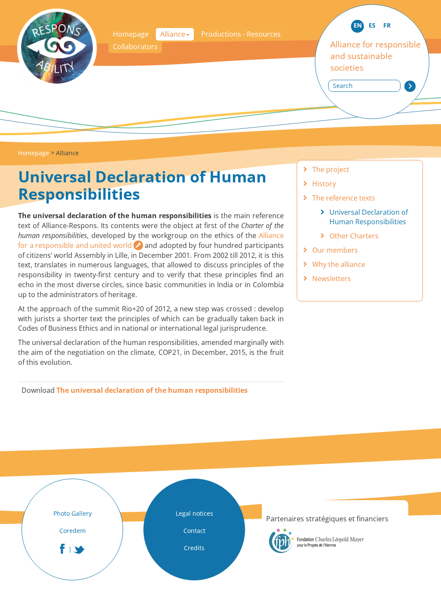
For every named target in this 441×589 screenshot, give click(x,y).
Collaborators (135, 46)
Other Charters (354, 236)
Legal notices (194, 513)
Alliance (172, 34)
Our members (335, 250)
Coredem (72, 530)
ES (372, 25)
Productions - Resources (241, 34)
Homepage (131, 34)
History (324, 183)
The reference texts (343, 198)
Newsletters (331, 278)
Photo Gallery (72, 513)
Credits (194, 548)
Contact (194, 530)
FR (387, 25)
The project (330, 169)
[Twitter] (79, 550)
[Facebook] (62, 549)
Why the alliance (338, 264)
